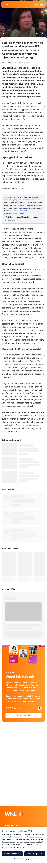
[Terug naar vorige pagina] (4, 33)
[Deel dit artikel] (43, 33)
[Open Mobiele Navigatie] (41, 4)
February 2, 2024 (9, 221)
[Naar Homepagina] (7, 4)
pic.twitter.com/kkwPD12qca (14, 214)
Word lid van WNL (23, 715)
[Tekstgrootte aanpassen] (37, 33)
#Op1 (22, 211)
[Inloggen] (36, 4)
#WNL (26, 211)
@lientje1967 (17, 205)
